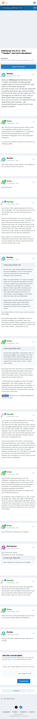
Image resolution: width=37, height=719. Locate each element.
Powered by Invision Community (18, 716)
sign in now (11, 659)
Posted (13, 76)
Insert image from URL (24, 673)
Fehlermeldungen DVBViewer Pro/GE (22, 60)
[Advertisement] (18, 29)
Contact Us (23, 712)
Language (6, 712)
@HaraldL (5, 395)
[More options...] (33, 75)
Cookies (31, 712)
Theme (14, 712)
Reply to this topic (18, 67)
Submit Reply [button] (23, 681)
